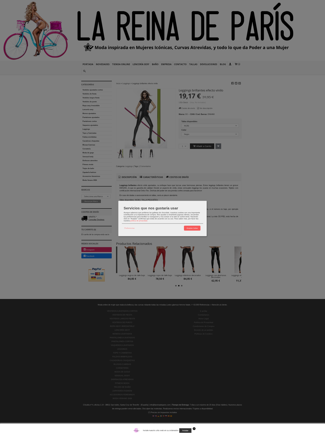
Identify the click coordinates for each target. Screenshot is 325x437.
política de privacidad (138, 221)
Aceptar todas (192, 228)
